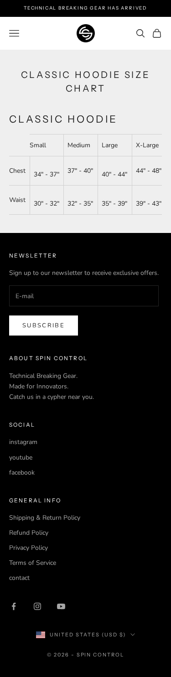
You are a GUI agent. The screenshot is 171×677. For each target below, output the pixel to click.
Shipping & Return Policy (44, 517)
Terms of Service (32, 562)
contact (19, 578)
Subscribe (43, 325)
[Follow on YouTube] (61, 606)
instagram (23, 442)
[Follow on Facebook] (13, 606)
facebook (22, 472)
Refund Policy (28, 532)
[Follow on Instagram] (37, 606)
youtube (20, 457)
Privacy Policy (28, 547)
